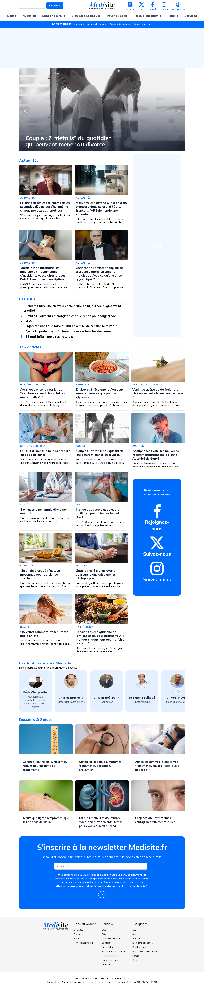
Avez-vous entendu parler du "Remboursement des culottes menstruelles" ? (87, 141)
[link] (157, 511)
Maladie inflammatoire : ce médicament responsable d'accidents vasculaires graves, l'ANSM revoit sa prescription (43, 273)
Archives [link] (106, 964)
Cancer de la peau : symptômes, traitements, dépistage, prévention (100, 766)
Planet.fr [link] (78, 938)
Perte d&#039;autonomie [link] (145, 951)
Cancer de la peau (96, 23)
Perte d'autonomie (147, 16)
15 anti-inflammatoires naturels (49, 336)
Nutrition (29, 16)
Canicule (79, 23)
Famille (173, 16)
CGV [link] (104, 934)
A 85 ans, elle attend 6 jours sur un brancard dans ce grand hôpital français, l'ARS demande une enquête (101, 208)
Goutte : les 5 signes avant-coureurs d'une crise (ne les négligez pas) (96, 574)
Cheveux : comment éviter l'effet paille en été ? (44, 634)
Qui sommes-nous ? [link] (112, 960)
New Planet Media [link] (83, 942)
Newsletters (130, 9)
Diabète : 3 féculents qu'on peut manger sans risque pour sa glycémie (99, 393)
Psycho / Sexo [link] (139, 947)
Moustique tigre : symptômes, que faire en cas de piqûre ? (46, 820)
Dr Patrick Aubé (142, 697)
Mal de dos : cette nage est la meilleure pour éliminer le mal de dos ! (99, 513)
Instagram (164, 9)
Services (190, 16)
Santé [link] (135, 929)
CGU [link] (104, 929)
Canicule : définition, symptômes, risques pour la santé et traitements (45, 766)
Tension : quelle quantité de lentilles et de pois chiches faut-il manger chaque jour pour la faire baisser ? (100, 637)
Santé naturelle (53, 16)
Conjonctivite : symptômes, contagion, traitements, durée (155, 820)
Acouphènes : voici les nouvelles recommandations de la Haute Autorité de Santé (155, 454)
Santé (11, 16)
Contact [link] (106, 942)
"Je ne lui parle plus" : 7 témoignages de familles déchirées (68, 331)
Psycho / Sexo (117, 16)
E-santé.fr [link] (79, 934)
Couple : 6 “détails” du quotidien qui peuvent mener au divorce (99, 453)
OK (102, 894)
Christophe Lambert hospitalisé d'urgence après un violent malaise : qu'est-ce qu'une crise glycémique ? (99, 273)
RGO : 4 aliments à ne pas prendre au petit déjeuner (45, 453)
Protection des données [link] (114, 951)
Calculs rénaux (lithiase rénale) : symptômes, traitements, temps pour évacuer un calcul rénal (101, 822)
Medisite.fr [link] (79, 929)
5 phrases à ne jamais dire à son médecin (44, 511)
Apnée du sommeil (121, 23)
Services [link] (136, 960)
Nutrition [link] (136, 934)
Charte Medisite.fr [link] (111, 938)
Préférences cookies (112, 955)
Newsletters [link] (108, 947)
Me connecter (178, 9)
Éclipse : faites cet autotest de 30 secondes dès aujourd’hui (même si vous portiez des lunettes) (45, 206)
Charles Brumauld (35, 697)
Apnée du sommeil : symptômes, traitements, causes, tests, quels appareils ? (157, 766)
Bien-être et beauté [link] (142, 942)
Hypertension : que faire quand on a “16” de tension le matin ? (71, 326)
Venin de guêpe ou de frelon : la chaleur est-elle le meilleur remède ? (157, 393)
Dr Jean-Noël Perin (71, 697)
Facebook (151, 9)
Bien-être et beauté (86, 16)
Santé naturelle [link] (140, 938)
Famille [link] (135, 955)
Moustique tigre (143, 23)
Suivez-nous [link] (157, 554)
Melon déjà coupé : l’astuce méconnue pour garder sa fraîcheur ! (40, 574)
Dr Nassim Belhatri (107, 697)
